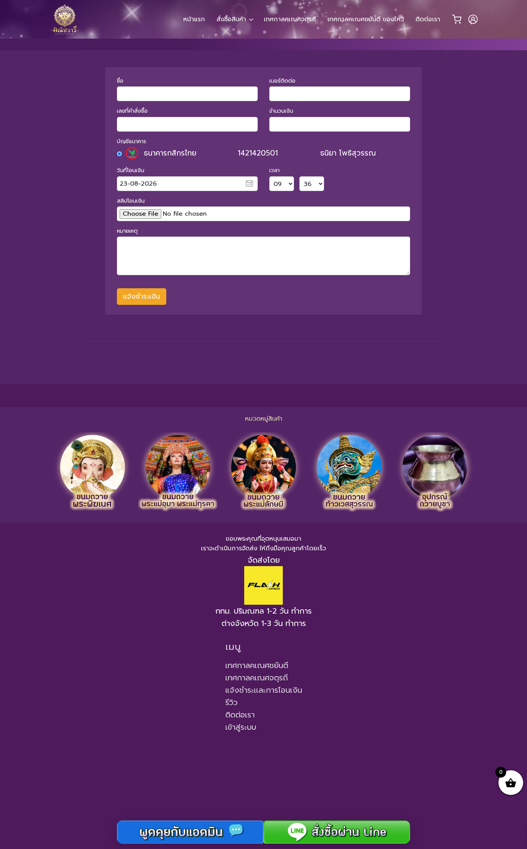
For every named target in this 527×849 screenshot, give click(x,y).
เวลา (274, 170)
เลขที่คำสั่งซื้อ (132, 111)
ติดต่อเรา (428, 19)
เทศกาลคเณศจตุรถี (290, 19)
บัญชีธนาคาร (131, 141)
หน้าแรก (194, 19)
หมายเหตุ (127, 231)
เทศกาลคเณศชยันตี (256, 665)
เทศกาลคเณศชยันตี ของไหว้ (366, 19)
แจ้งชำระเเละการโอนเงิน (263, 690)
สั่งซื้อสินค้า (231, 19)
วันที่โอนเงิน (130, 170)
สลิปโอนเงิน (131, 201)
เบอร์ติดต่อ (282, 81)
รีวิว (231, 702)
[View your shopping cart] (457, 19)
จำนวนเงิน (281, 111)
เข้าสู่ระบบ (240, 727)
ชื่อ (120, 81)
